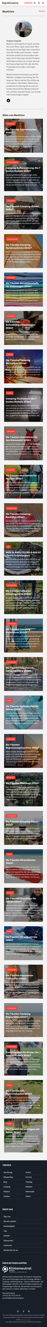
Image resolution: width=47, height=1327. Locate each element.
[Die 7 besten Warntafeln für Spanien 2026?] (23, 481)
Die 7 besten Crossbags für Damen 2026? (21, 900)
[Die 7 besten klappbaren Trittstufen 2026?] (23, 981)
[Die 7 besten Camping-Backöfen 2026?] (23, 520)
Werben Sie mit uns (11, 1250)
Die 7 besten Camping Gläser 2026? (22, 823)
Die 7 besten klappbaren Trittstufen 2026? (19, 977)
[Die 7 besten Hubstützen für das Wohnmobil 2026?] (23, 443)
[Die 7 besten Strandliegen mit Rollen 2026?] (23, 1135)
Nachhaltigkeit (9, 1226)
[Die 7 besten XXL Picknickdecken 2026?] (23, 1097)
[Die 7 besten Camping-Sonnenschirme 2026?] (23, 251)
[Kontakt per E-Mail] (8, 100)
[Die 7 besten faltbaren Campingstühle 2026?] (23, 597)
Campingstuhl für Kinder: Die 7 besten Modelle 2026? (23, 1054)
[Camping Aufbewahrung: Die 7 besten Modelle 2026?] (23, 174)
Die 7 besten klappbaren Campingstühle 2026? (19, 669)
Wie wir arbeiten (10, 1221)
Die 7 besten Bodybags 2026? (22, 783)
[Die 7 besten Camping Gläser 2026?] (23, 827)
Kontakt (7, 1236)
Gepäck (9, 700)
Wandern (29, 1187)
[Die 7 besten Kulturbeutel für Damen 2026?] (23, 712)
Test (8, 546)
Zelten (28, 1196)
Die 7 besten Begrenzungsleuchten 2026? (22, 746)
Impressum (8, 1245)
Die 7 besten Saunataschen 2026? (21, 131)
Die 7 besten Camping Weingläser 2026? (18, 362)
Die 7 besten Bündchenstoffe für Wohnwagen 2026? (22, 285)
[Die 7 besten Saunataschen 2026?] (23, 135)
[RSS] (29, 1311)
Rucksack (10, 893)
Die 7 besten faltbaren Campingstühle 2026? (18, 592)
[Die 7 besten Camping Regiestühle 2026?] (23, 1020)
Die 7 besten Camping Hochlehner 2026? (18, 631)
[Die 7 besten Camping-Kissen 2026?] (23, 212)
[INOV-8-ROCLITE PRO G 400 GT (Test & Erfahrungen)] (23, 558)
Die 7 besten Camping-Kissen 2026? (22, 208)
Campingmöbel (11, 585)
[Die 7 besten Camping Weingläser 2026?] (23, 366)
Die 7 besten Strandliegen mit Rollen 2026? (22, 1131)
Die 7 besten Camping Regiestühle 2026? (18, 1015)
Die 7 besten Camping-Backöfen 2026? (18, 516)
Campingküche (11, 508)
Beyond (42, 11)
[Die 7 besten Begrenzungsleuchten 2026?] (23, 751)
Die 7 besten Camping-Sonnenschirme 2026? (19, 246)
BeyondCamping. (21, 1322)
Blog (5, 1182)
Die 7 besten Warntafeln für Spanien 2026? (21, 477)
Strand (9, 854)
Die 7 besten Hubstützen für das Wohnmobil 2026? (22, 439)
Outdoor (7, 1196)
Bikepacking (8, 1177)
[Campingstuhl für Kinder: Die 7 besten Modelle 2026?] (23, 1058)
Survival (29, 1177)
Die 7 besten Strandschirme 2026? (21, 938)
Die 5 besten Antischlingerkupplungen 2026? (20, 324)
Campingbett (11, 200)
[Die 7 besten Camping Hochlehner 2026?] (23, 635)
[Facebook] (23, 1311)
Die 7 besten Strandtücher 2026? (21, 862)
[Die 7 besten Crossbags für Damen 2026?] (23, 904)
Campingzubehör (12, 162)
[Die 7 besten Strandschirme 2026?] (23, 943)
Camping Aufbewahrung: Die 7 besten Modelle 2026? (23, 169)
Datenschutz (8, 1240)
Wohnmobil (10, 277)
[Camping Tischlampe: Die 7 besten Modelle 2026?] (23, 405)
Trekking (29, 1182)
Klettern (7, 1191)
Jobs (5, 1231)
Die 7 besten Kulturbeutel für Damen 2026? (22, 708)
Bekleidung (10, 777)
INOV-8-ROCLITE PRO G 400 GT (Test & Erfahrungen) (23, 554)
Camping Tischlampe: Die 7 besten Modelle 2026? (21, 400)
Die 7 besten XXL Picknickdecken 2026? (19, 1092)
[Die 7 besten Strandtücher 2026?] (23, 866)
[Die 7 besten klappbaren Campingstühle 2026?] (23, 674)
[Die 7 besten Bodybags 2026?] (23, 789)
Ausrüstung (10, 124)
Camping (9, 354)
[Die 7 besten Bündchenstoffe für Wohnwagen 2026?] (23, 289)
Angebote (28, 3)
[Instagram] (18, 1311)
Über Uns (7, 1216)
